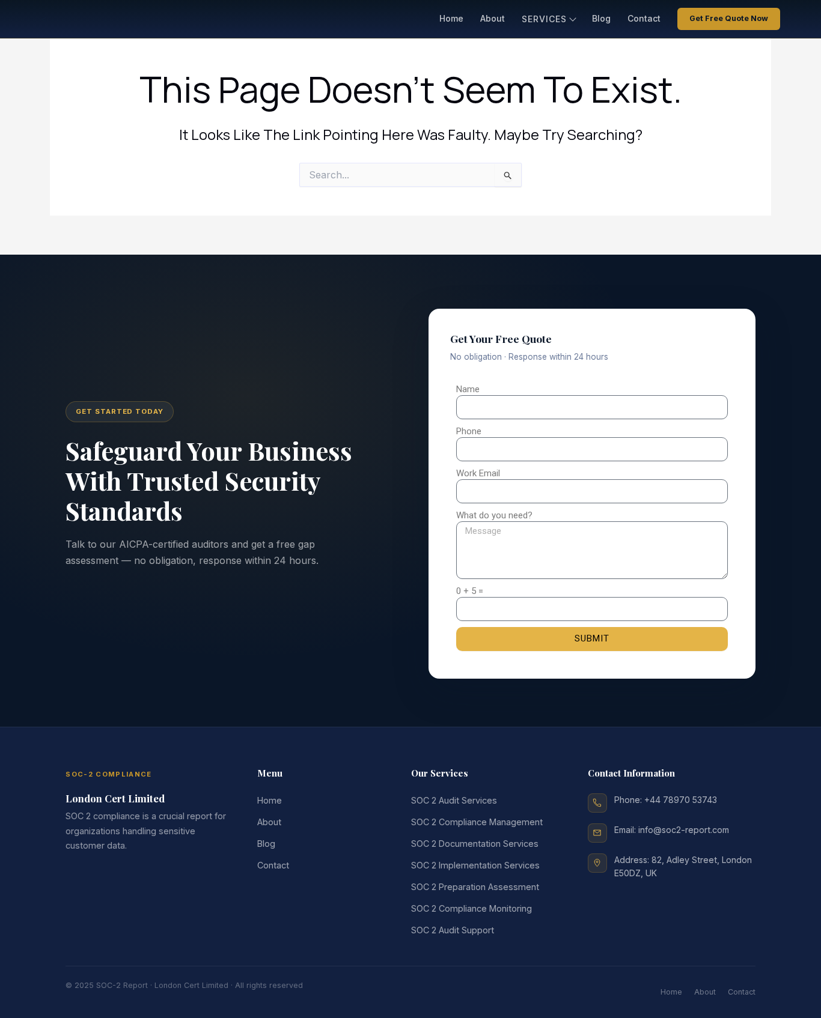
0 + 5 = (469, 591)
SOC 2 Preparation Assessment (475, 887)
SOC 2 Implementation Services (475, 865)
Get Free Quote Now (728, 18)
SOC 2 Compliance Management (477, 822)
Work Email (478, 473)
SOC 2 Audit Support (452, 930)
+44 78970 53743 (680, 800)
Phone (468, 431)
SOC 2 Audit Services (454, 800)
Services (544, 19)
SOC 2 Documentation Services (475, 843)
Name (468, 389)
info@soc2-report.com (683, 830)
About (492, 18)
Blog (601, 18)
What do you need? (494, 515)
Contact (644, 18)
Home (451, 18)
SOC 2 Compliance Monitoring (471, 908)
